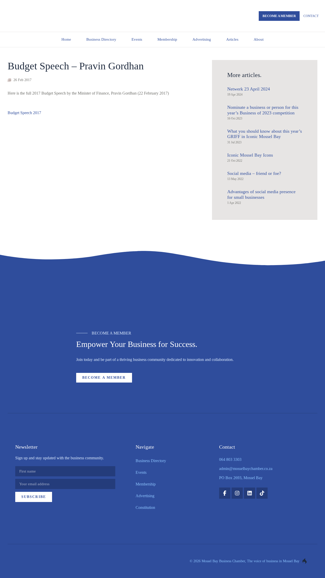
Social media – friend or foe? (254, 173)
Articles (232, 39)
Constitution (145, 507)
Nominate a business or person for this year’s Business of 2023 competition (262, 110)
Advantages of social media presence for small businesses (261, 194)
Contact (311, 16)
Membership (167, 39)
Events (137, 39)
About (259, 39)
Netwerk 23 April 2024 (248, 89)
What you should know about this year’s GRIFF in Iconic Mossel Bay (264, 134)
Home (66, 39)
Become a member (279, 16)
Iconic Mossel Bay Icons (250, 155)
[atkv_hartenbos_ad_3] (162, 297)
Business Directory (101, 39)
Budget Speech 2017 (24, 113)
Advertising (201, 39)
